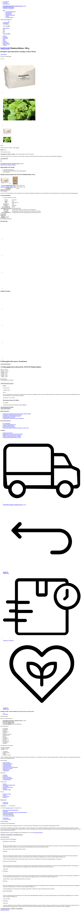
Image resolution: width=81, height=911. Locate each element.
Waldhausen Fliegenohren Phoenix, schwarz (12, 437)
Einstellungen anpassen (18, 834)
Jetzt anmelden (6, 23)
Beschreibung (4, 191)
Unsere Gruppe (6, 796)
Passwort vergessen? (7, 777)
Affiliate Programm (7, 789)
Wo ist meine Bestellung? (11, 11)
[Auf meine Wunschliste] (1, 160)
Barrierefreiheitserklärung (8, 813)
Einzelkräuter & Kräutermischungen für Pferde (12, 414)
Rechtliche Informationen (7, 218)
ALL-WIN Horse (6, 423)
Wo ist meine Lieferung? (8, 778)
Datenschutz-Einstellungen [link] (8, 814)
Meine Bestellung (6, 762)
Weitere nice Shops (7, 819)
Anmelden (5, 775)
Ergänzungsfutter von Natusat (9, 417)
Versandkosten (8, 13)
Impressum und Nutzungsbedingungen (10, 810)
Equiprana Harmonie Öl (8, 432)
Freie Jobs (5, 797)
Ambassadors (5, 786)
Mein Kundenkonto (7, 764)
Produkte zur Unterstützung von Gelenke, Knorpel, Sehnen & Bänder (17, 413)
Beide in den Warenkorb (5, 189)
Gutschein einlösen (7, 779)
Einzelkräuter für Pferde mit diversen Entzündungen (13, 418)
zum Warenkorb (6, 3)
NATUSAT (5, 48)
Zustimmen (3, 834)
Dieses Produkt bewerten (5, 364)
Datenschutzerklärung (38, 832)
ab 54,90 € (14, 6)
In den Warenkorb (4, 158)
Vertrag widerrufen (4, 821)
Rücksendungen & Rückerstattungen (10, 767)
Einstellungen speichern (5, 908)
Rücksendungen (9, 12)
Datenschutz (5, 811)
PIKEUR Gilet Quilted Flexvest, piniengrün (12, 435)
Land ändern (12, 805)
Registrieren (5, 776)
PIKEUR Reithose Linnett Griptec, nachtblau (12, 436)
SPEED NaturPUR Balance (8, 425)
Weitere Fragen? (6, 769)
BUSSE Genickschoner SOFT (9, 426)
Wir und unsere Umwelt (8, 787)
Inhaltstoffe (4, 213)
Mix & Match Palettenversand (9, 785)
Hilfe (4, 10)
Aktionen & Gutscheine (8, 768)
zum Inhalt (5, 2)
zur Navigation (6, 1)
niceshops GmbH (9, 807)
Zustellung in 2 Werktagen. (8, 8)
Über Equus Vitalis (7, 793)
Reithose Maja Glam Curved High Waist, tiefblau (13, 434)
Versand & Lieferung (7, 766)
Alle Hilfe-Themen (9, 17)
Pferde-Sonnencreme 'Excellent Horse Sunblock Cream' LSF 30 (16, 427)
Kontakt (7, 16)
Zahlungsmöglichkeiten (10, 15)
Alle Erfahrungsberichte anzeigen (7, 383)
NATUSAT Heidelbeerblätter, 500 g (8, 187)
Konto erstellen (6, 28)
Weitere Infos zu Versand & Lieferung (8, 164)
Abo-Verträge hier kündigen (8, 815)
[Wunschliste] (4, 30)
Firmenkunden (6, 770)
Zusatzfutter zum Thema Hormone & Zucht (11, 416)
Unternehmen (5, 818)
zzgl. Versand (16, 147)
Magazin (5, 783)
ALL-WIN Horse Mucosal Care (9, 424)
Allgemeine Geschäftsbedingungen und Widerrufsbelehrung (15, 812)
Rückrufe (5, 788)
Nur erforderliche (9, 834)
